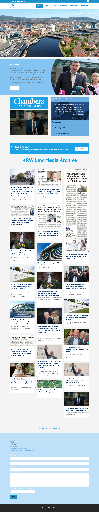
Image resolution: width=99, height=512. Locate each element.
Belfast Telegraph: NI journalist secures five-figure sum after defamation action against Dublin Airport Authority (49, 330)
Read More (14, 88)
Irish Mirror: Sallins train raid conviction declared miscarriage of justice (77, 350)
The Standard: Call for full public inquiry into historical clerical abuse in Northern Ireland (21, 253)
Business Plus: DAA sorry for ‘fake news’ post (49, 264)
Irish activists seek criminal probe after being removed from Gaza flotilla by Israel (76, 256)
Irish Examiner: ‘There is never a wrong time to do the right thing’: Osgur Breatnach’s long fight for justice (21, 382)
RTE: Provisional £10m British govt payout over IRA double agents (77, 409)
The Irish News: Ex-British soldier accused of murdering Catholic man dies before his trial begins (48, 233)
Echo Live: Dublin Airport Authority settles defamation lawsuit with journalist (77, 318)
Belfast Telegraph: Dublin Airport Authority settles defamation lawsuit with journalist (21, 286)
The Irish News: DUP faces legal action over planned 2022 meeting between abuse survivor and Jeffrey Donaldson (22, 222)
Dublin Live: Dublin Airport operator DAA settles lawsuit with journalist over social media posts (21, 322)
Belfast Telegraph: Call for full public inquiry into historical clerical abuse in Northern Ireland (49, 293)
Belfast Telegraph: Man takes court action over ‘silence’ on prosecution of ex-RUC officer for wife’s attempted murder (22, 190)
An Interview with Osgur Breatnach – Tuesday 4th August (49, 391)
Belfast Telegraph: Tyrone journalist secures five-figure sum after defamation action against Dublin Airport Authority (21, 352)
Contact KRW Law (81, 149)
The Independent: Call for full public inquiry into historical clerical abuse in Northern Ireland (76, 286)
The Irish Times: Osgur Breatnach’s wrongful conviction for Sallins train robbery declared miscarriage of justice (49, 364)
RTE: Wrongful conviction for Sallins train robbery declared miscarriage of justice (75, 381)
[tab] (70, 99)
